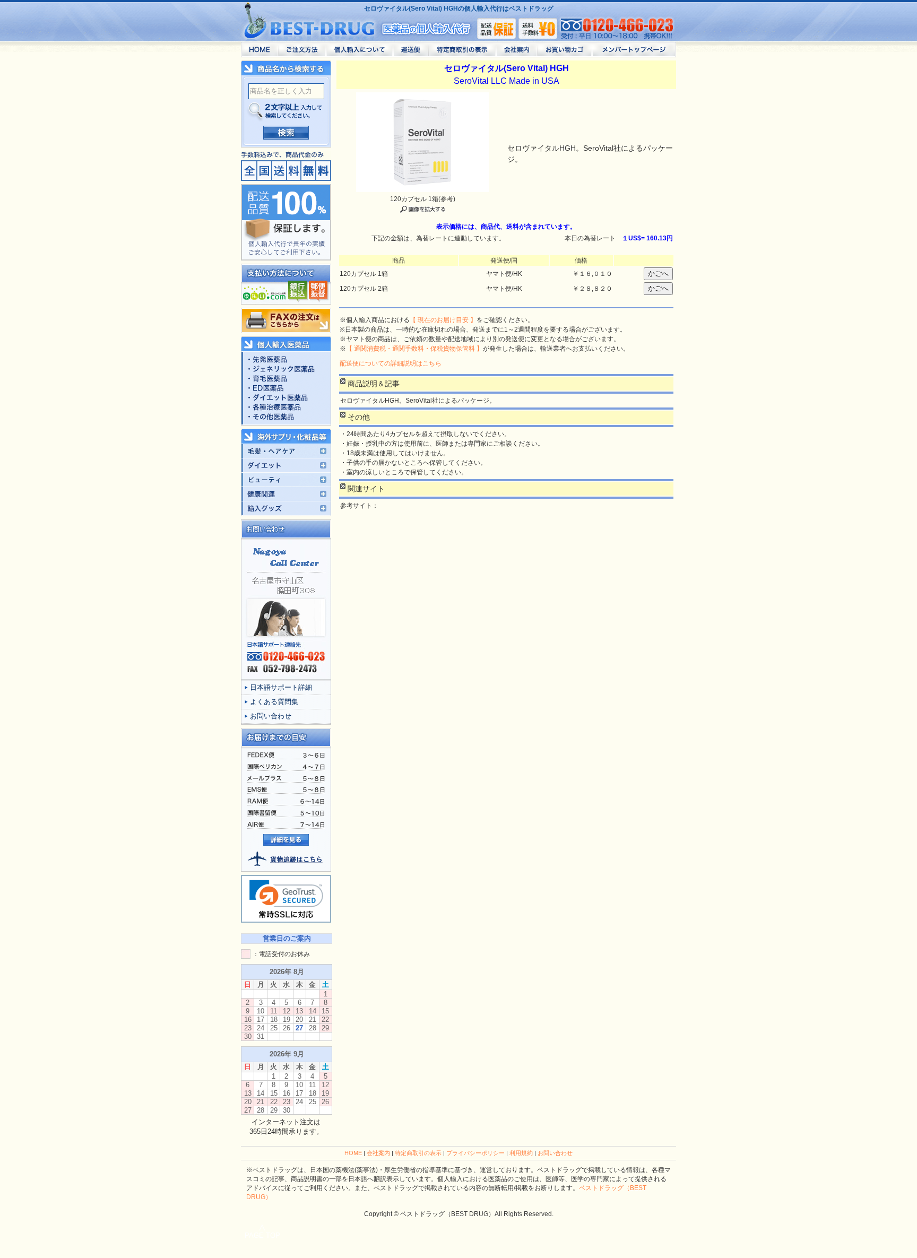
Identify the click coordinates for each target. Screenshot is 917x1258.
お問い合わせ (270, 716)
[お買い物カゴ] (564, 52)
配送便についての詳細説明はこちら (391, 363)
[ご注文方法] (302, 52)
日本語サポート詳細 (281, 687)
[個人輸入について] (359, 52)
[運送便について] (410, 52)
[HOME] (259, 52)
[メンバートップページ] (634, 52)
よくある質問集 (274, 702)
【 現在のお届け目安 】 (443, 320)
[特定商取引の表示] (462, 52)
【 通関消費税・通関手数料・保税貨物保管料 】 (414, 348)
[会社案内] (516, 52)
